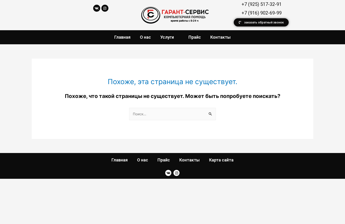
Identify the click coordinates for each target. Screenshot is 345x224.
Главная (122, 37)
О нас (145, 37)
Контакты (220, 37)
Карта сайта (221, 159)
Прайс (194, 37)
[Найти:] (172, 114)
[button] (261, 22)
